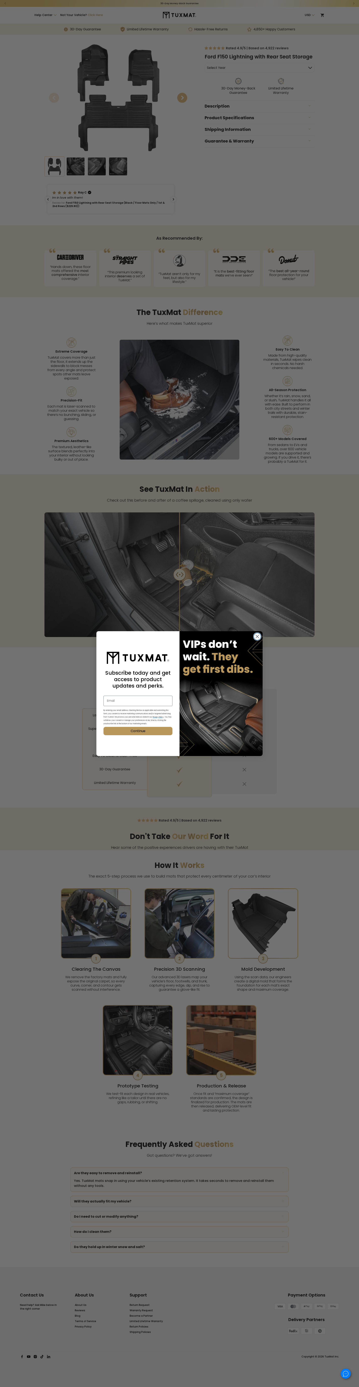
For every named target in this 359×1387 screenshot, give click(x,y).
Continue (138, 731)
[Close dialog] (257, 636)
